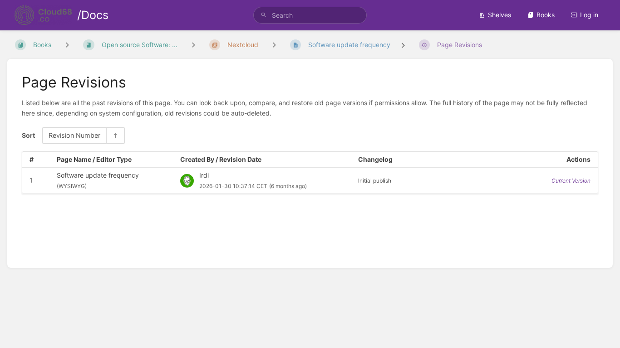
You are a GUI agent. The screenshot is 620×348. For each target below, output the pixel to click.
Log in (589, 15)
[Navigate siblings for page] (274, 44)
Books (545, 15)
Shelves (499, 15)
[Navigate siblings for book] (67, 44)
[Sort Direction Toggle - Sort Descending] (115, 135)
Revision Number (74, 135)
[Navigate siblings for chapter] (193, 44)
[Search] (264, 15)
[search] (310, 15)
